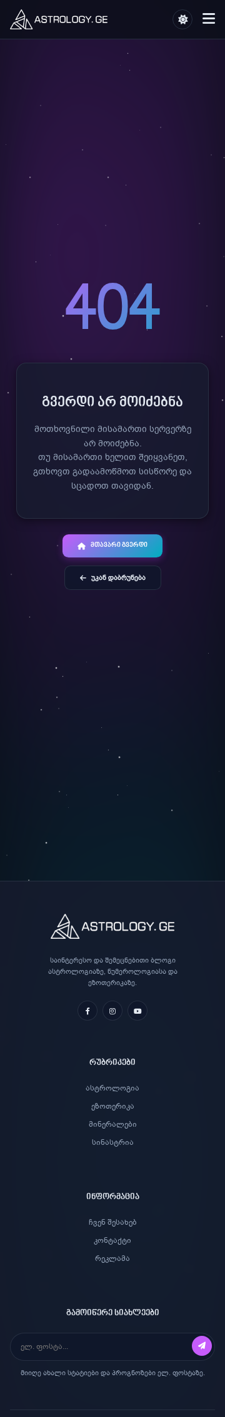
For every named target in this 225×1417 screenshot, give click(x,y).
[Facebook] (88, 1011)
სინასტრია (113, 1142)
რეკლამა (112, 1258)
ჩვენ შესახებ (113, 1222)
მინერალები (113, 1124)
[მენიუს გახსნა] (208, 19)
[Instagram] (112, 1011)
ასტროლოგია (112, 1088)
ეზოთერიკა (112, 1106)
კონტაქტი (112, 1240)
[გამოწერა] (202, 1346)
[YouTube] (138, 1011)
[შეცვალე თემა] (182, 19)
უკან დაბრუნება (118, 577)
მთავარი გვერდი (119, 545)
